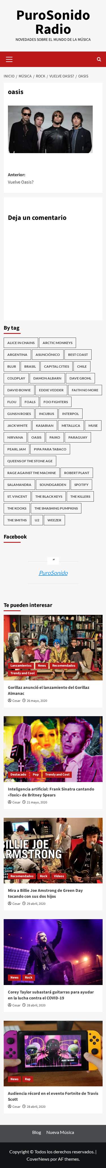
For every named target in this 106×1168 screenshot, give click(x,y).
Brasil (30, 366)
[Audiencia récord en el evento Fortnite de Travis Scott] (53, 1053)
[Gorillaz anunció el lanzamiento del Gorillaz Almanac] (53, 647)
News (42, 665)
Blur (11, 366)
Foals (30, 402)
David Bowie (19, 390)
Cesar (16, 700)
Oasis (36, 437)
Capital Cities (56, 366)
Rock (43, 876)
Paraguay (77, 437)
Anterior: (21, 178)
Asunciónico (48, 354)
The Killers (80, 496)
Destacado (18, 774)
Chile (82, 366)
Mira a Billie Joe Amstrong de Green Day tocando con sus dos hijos (45, 893)
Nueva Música (60, 1132)
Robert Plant (76, 473)
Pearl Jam (16, 449)
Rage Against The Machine (31, 473)
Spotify (81, 485)
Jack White (17, 425)
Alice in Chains (20, 343)
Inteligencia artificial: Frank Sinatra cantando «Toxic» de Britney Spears (51, 792)
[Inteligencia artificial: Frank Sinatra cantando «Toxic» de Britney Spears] (53, 749)
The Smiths (17, 520)
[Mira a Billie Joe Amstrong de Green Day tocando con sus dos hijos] (53, 850)
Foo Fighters (56, 402)
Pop (36, 774)
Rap (28, 1079)
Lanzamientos (20, 665)
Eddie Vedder (51, 390)
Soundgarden (53, 485)
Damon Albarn (47, 378)
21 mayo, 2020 (37, 802)
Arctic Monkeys (57, 343)
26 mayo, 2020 (37, 700)
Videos (59, 876)
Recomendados (63, 665)
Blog (36, 1132)
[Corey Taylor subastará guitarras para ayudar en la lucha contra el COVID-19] (53, 952)
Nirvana (15, 437)
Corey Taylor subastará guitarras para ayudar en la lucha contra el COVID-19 (51, 995)
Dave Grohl (80, 378)
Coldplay (16, 378)
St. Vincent (17, 496)
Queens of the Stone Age (30, 461)
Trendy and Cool (22, 673)
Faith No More (85, 390)
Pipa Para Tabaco (50, 449)
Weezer (54, 520)
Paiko (54, 437)
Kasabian (44, 425)
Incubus (46, 414)
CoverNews (38, 1159)
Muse (93, 425)
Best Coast (78, 354)
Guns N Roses (19, 414)
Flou (11, 402)
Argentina (17, 354)
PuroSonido (53, 572)
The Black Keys (48, 496)
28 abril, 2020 (36, 1005)
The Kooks (16, 508)
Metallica (71, 425)
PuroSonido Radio (53, 22)
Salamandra (19, 485)
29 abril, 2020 (36, 903)
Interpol (70, 414)
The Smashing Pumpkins (56, 508)
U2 (37, 520)
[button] (9, 59)
